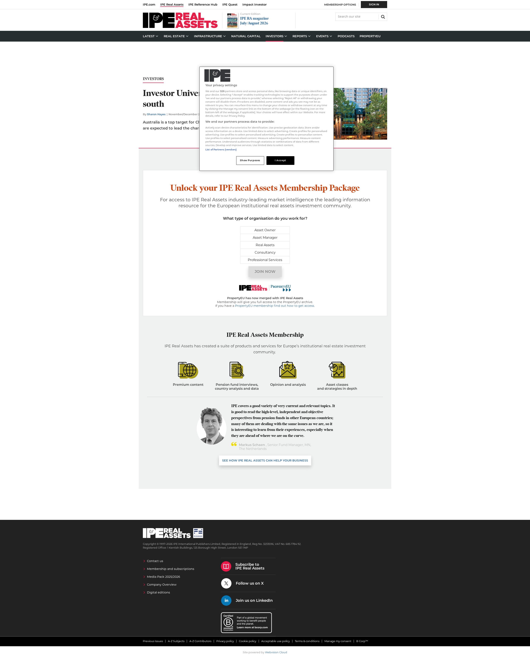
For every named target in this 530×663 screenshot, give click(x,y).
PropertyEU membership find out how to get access (274, 306)
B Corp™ (362, 641)
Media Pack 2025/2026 (163, 577)
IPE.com (149, 4)
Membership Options (340, 4)
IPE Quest (229, 4)
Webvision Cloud (276, 652)
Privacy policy (225, 641)
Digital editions (158, 592)
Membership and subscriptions (170, 569)
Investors (153, 79)
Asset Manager (265, 238)
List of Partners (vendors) (221, 149)
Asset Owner (265, 230)
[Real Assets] (180, 27)
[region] (266, 118)
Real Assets (265, 245)
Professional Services (265, 260)
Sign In (374, 4)
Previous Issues (153, 641)
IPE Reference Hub (202, 4)
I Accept (280, 160)
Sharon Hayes (156, 114)
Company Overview (162, 584)
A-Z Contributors (200, 641)
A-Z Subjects (176, 641)
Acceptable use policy (275, 641)
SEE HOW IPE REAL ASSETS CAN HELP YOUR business (265, 460)
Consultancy (265, 252)
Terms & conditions (307, 641)
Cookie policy (247, 641)
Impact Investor (254, 4)
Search (382, 16)
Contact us (155, 561)
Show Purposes (250, 160)
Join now (265, 271)
